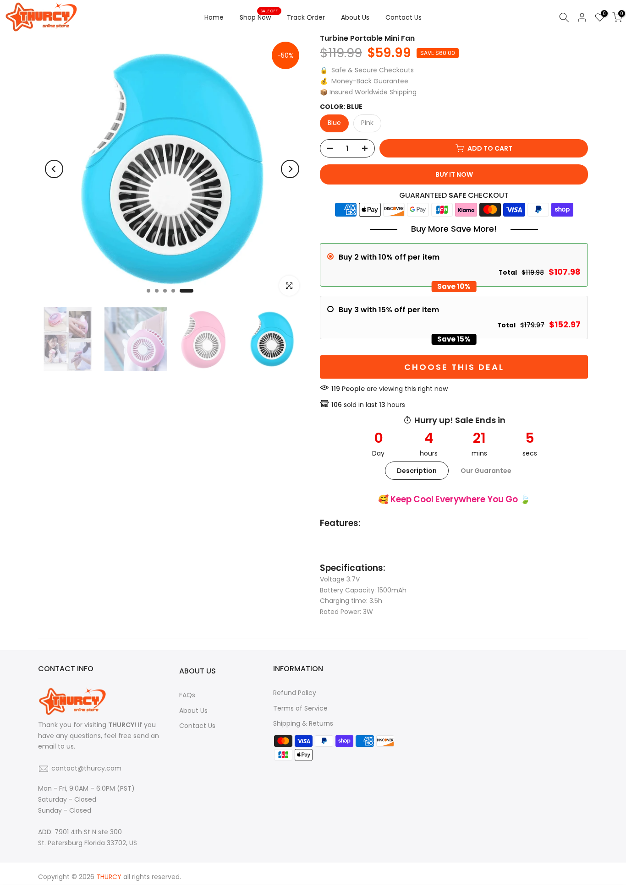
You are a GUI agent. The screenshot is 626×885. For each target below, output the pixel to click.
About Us (355, 17)
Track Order (306, 17)
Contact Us (403, 17)
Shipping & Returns (303, 723)
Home (214, 17)
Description (417, 470)
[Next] (290, 169)
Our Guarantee (486, 470)
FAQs (187, 695)
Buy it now (454, 174)
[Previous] (54, 169)
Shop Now (259, 17)
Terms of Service (300, 708)
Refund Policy (294, 692)
